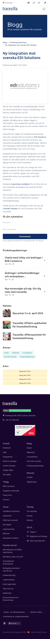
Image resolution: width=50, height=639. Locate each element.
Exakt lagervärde (9, 584)
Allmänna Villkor (36, 612)
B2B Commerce (9, 486)
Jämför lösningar (9, 466)
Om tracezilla (32, 511)
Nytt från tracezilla (10, 357)
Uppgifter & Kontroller (11, 491)
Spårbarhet (7, 516)
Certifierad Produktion (11, 511)
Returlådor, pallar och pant (13, 557)
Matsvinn (6, 533)
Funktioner (7, 448)
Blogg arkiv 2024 (25, 375)
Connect (6, 499)
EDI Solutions (40, 137)
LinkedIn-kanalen (10, 208)
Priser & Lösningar (10, 461)
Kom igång (7, 474)
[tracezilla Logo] (10, 403)
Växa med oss (8, 589)
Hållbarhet (15, 353)
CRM (4, 452)
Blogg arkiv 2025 (25, 379)
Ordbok (30, 477)
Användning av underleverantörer (16, 616)
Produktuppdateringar (18, 42)
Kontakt (30, 516)
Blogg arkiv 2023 (25, 371)
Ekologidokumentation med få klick (11, 569)
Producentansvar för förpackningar (10, 598)
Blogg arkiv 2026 (25, 383)
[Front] (10, 9)
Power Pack (7, 495)
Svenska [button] (8, 3)
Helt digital (7, 525)
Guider (6, 353)
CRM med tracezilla (10, 520)
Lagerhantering (8, 529)
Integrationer (8, 457)
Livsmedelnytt (27, 353)
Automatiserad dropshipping (8, 562)
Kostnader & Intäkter (10, 538)
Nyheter (30, 520)
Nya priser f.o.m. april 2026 (28, 313)
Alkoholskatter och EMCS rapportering (12, 551)
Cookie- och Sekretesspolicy (14, 612)
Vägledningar (32, 482)
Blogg (5, 42)
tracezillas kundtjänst (20, 184)
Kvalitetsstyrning (9, 575)
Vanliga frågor (8, 470)
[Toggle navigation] (44, 9)
